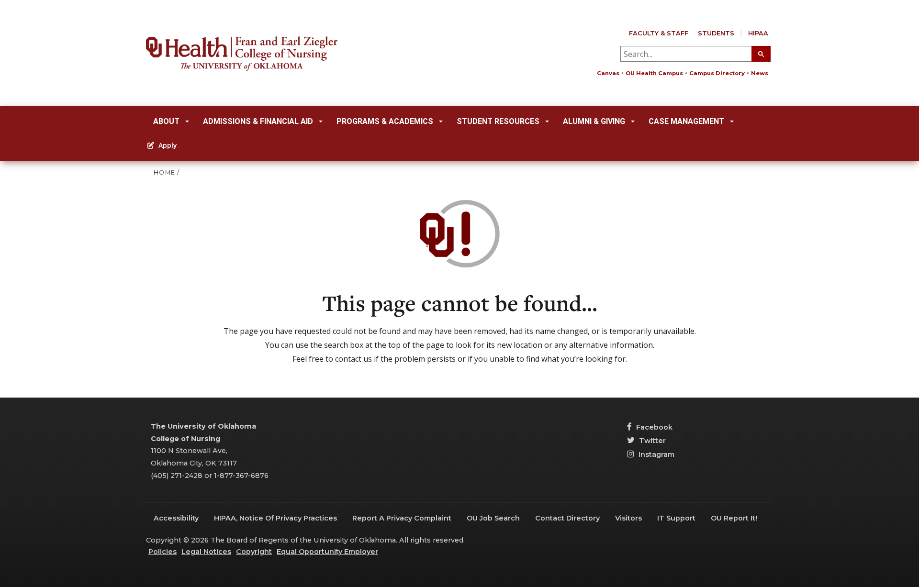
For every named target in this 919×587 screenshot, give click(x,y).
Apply (167, 145)
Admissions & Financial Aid (258, 121)
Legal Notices (206, 551)
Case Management (686, 121)
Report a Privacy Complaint (401, 518)
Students (716, 33)
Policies (162, 551)
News (759, 73)
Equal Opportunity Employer (327, 551)
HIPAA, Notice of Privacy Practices (275, 518)
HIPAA (758, 33)
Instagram (655, 454)
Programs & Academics (384, 121)
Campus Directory (717, 73)
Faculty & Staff (658, 33)
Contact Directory (567, 518)
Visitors (628, 518)
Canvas (608, 73)
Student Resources (498, 121)
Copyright (254, 551)
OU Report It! (734, 518)
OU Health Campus (654, 73)
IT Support (676, 518)
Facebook (653, 427)
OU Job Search (493, 518)
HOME (164, 172)
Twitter (651, 440)
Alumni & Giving (594, 121)
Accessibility (176, 518)
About (166, 121)
